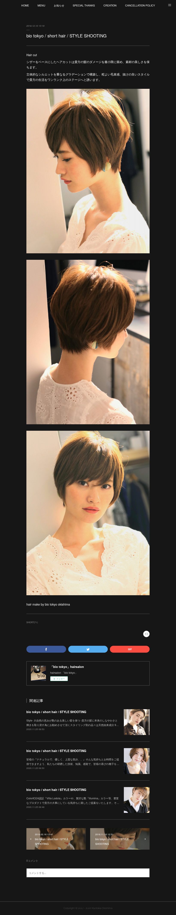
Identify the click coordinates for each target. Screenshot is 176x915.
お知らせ (59, 5)
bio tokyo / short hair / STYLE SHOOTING (56, 712)
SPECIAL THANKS (84, 5)
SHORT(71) (32, 622)
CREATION (110, 5)
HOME (25, 5)
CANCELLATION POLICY (140, 5)
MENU (41, 5)
